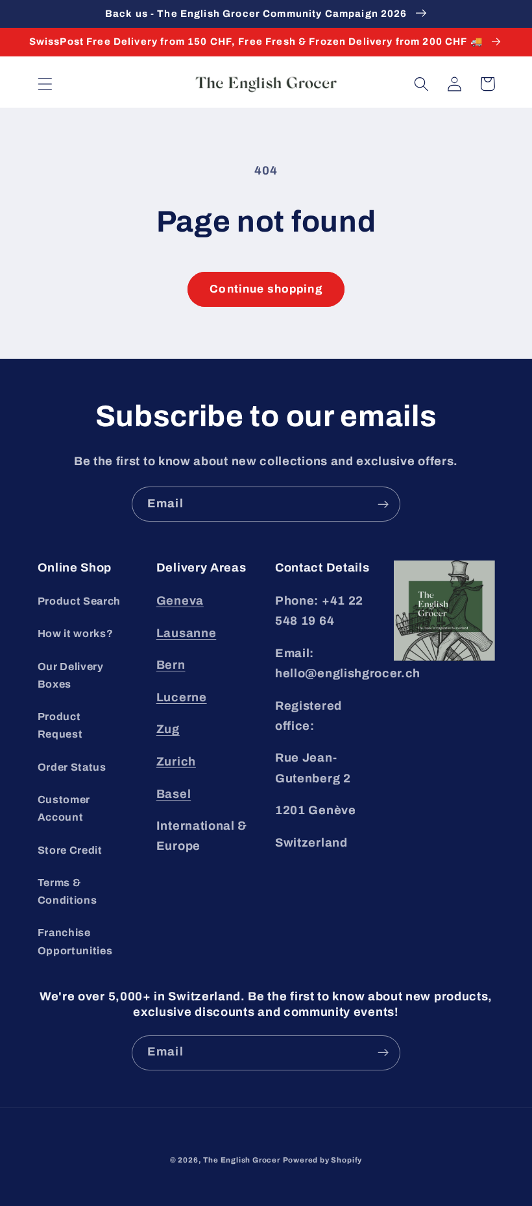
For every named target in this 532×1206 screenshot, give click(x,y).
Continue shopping (266, 289)
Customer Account (64, 808)
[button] (45, 84)
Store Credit (70, 850)
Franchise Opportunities (75, 941)
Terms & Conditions (67, 891)
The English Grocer (241, 1160)
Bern (171, 664)
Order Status (72, 767)
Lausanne (186, 633)
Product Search (79, 601)
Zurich (176, 761)
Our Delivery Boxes (71, 675)
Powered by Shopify (323, 1160)
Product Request (60, 725)
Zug (168, 729)
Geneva (180, 600)
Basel (173, 794)
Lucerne (181, 697)
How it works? (76, 633)
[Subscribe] (383, 504)
